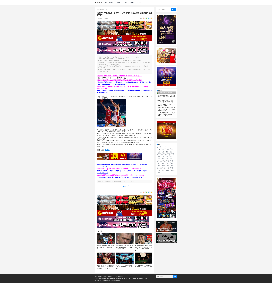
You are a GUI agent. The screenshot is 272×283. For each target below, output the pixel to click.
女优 (159, 151)
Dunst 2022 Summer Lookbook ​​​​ (165, 92)
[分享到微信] (146, 18)
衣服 (163, 168)
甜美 (159, 161)
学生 (167, 151)
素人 (159, 163)
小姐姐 (159, 154)
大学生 (167, 149)
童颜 (167, 161)
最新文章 (100, 276)
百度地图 (113, 278)
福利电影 (131, 2)
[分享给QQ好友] (149, 18)
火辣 (171, 158)
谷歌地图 (117, 278)
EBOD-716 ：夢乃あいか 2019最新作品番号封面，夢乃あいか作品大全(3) (166, 97)
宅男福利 (124, 2)
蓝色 (159, 168)
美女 (159, 165)
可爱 (163, 149)
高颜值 (172, 170)
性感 (163, 156)
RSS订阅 (110, 276)
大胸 (172, 149)
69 (158, 146)
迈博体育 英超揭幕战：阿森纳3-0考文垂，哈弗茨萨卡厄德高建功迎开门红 (105, 247)
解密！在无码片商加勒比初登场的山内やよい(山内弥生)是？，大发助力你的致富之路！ (166, 109)
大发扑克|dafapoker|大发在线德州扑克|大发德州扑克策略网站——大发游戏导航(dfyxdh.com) (120, 168)
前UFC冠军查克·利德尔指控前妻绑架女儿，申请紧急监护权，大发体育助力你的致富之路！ (124, 247)
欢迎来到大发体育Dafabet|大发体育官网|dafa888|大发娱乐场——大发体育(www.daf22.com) (120, 175)
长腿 (167, 168)
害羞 (171, 151)
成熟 (167, 156)
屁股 (168, 154)
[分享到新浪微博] (144, 18)
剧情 (172, 146)
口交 (159, 149)
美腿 (168, 165)
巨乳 (172, 154)
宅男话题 (108, 9)
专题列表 (105, 276)
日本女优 (118, 2)
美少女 (163, 165)
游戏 (167, 158)
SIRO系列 (163, 146)
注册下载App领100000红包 (119, 276)
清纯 (163, 158)
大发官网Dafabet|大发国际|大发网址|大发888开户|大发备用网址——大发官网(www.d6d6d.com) (121, 177)
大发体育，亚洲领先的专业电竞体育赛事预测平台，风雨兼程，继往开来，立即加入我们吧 (119, 80)
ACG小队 (138, 2)
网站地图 (109, 278)
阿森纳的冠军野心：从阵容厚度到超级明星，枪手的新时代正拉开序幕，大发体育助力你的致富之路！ (105, 267)
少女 (164, 154)
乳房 (169, 146)
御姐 (159, 156)
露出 (171, 168)
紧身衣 (163, 163)
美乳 (172, 163)
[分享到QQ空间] (151, 18)
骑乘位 (167, 170)
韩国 (159, 170)
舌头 (172, 165)
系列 (171, 161)
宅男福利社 (98, 2)
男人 (163, 161)
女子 (163, 151)
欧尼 (171, 156)
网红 (168, 163)
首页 (106, 2)
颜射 (163, 170)
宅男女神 (111, 2)
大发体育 (107, 150)
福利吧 (100, 18)
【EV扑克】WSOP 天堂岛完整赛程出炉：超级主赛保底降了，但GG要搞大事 (124, 267)
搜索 (173, 9)
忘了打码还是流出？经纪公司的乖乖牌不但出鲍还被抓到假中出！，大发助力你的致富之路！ (166, 114)
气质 (159, 158)
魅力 (159, 172)
